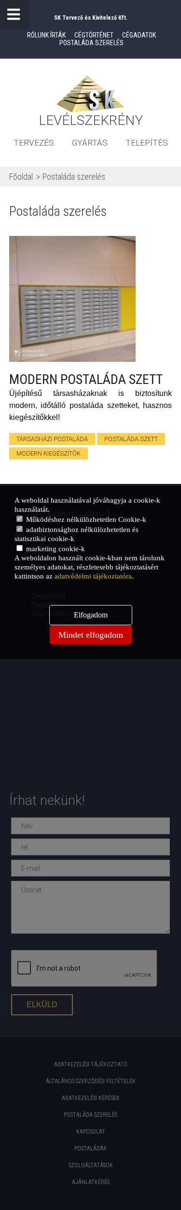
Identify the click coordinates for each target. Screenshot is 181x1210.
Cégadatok (139, 35)
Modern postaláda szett (86, 379)
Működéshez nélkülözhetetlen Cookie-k (85, 519)
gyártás (90, 143)
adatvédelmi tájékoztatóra (93, 576)
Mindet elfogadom (90, 635)
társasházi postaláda (52, 439)
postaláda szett (131, 439)
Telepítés (146, 143)
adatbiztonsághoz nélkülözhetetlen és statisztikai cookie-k (76, 534)
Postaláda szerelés (91, 43)
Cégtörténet (93, 35)
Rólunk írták (46, 35)
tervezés (34, 143)
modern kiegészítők (48, 453)
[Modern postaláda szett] (72, 299)
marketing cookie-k (54, 549)
